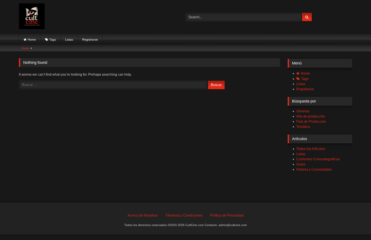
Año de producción (310, 116)
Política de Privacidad (226, 215)
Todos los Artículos (310, 149)
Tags (52, 39)
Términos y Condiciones (183, 215)
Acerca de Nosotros (143, 215)
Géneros (302, 111)
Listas (69, 39)
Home (32, 39)
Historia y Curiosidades (314, 169)
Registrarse (90, 39)
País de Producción (311, 121)
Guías (300, 164)
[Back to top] (357, 227)
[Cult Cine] (32, 17)
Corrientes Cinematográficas (318, 159)
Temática (303, 126)
